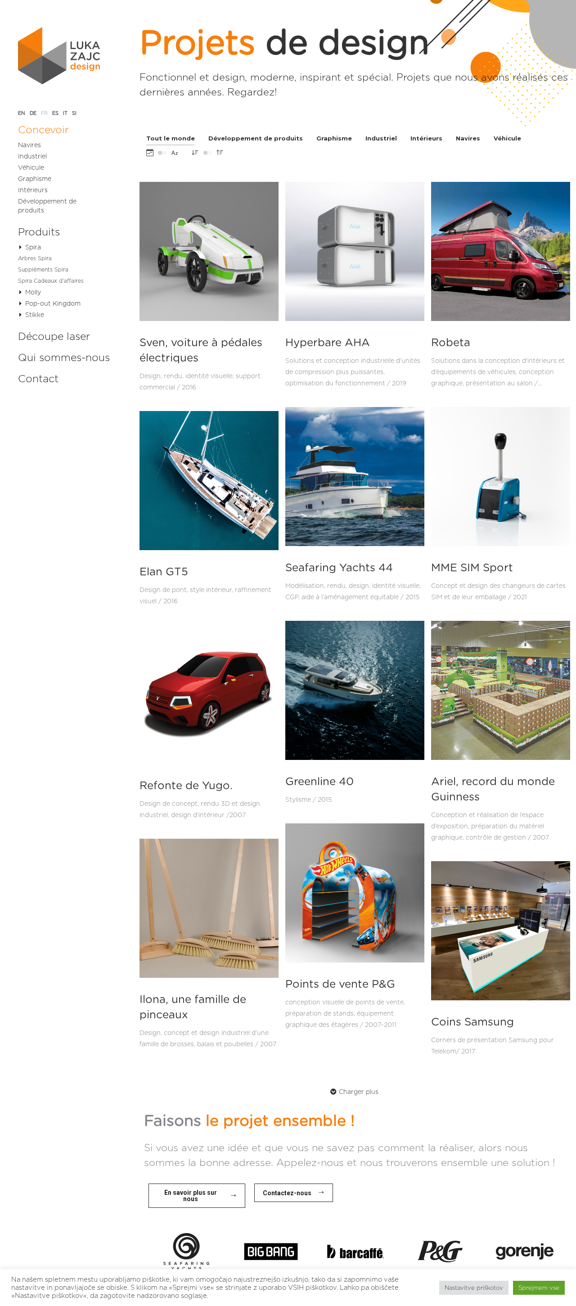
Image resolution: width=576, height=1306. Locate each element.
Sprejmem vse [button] (538, 1287)
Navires (468, 138)
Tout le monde (170, 138)
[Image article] (209, 251)
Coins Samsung (472, 1022)
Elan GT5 (164, 572)
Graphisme (334, 138)
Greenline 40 (319, 782)
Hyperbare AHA (327, 343)
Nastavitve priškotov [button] (474, 1287)
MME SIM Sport (472, 568)
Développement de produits (255, 138)
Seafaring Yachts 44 (339, 568)
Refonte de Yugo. (186, 786)
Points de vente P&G (340, 984)
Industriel (381, 138)
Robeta (450, 343)
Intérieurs (426, 138)
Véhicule (507, 138)
